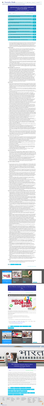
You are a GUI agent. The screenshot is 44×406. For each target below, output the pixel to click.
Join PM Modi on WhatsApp (29, 13)
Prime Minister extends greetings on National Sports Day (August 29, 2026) (7, 281)
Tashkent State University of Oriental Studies (14, 392)
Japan (20, 264)
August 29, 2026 (20, 323)
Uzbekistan (12, 387)
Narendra (10, 2)
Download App (35, 282)
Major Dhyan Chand (25, 326)
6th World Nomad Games (17, 394)
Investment (32, 389)
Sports (21, 326)
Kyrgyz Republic (28, 387)
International (16, 264)
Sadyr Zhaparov (32, 392)
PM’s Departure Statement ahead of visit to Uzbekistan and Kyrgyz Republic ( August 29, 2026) (7, 341)
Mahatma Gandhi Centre (24, 392)
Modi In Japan (12, 264)
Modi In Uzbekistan (16, 387)
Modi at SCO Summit (11, 389)
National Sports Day (16, 326)
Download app (2, 404)
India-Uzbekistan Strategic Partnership (25, 389)
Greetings (12, 326)
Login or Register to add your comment (32, 266)
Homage (30, 326)
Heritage (22, 394)
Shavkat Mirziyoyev (17, 389)
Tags (8, 264)
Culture (28, 392)
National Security (10, 394)
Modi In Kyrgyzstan (22, 387)
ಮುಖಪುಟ (3, 4)
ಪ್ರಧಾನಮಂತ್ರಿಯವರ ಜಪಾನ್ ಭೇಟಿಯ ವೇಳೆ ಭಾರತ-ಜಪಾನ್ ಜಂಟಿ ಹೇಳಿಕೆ (22, 8)
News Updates (7, 4)
